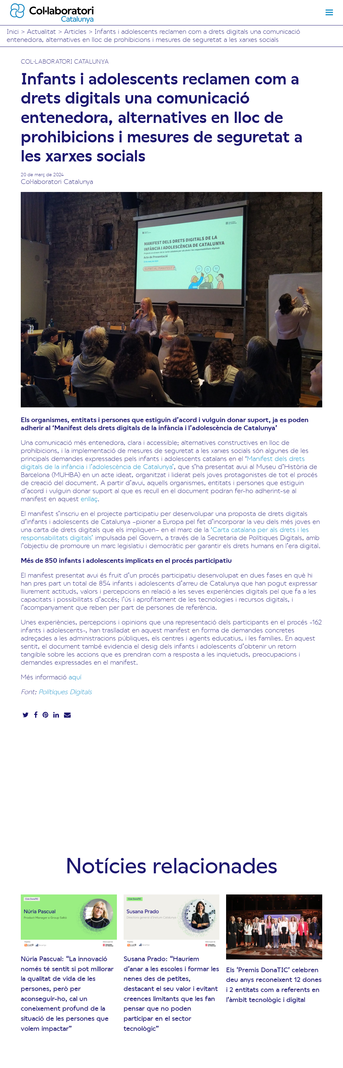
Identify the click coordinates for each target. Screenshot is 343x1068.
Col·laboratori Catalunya (65, 61)
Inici (13, 31)
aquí (75, 676)
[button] (329, 12)
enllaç (89, 498)
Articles (75, 31)
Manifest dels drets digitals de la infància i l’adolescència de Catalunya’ (163, 462)
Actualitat (41, 31)
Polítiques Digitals (65, 691)
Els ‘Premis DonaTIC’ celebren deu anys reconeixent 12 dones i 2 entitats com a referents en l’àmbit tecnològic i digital (274, 984)
